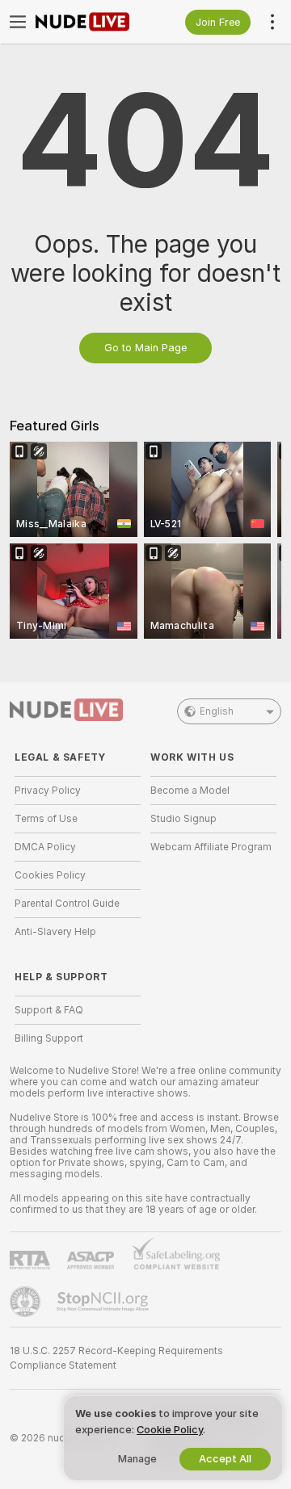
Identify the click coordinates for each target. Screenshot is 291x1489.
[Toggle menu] (18, 22)
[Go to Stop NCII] (104, 1301)
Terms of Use (46, 818)
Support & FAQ (49, 1010)
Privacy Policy (48, 790)
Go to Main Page (145, 348)
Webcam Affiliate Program (211, 847)
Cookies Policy (50, 875)
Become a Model (190, 790)
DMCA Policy (45, 847)
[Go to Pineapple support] (27, 1301)
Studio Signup (183, 818)
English (217, 711)
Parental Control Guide (67, 903)
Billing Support (49, 1038)
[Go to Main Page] (91, 22)
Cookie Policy (170, 1430)
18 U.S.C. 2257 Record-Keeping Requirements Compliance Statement (116, 1358)
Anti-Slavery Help (55, 931)
